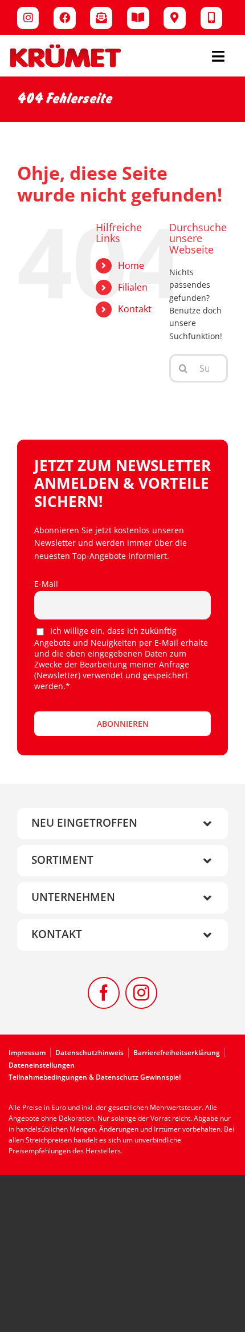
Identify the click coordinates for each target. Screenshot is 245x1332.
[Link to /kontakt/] (212, 18)
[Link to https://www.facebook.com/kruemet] (65, 18)
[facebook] (104, 993)
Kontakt (135, 309)
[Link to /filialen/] (175, 18)
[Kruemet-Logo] (65, 47)
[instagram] (141, 993)
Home (131, 265)
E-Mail (46, 583)
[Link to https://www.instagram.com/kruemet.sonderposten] (28, 18)
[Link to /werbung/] (138, 18)
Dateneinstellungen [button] (42, 1065)
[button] (122, 823)
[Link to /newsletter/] (101, 18)
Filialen (133, 287)
